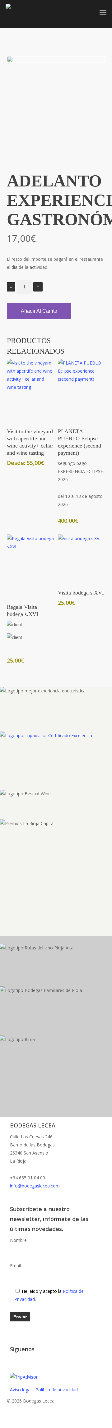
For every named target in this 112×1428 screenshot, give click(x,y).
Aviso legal (20, 1390)
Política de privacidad (56, 1390)
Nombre (18, 1240)
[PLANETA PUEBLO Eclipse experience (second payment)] (81, 390)
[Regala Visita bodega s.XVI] (30, 566)
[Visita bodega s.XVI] (81, 559)
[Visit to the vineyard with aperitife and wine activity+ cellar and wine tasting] (30, 390)
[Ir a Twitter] (11, 1360)
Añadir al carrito (39, 311)
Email (15, 1266)
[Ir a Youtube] (31, 1360)
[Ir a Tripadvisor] (50, 1360)
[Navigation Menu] (103, 12)
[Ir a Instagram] (40, 1360)
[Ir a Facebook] (21, 1360)
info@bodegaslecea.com (35, 1186)
